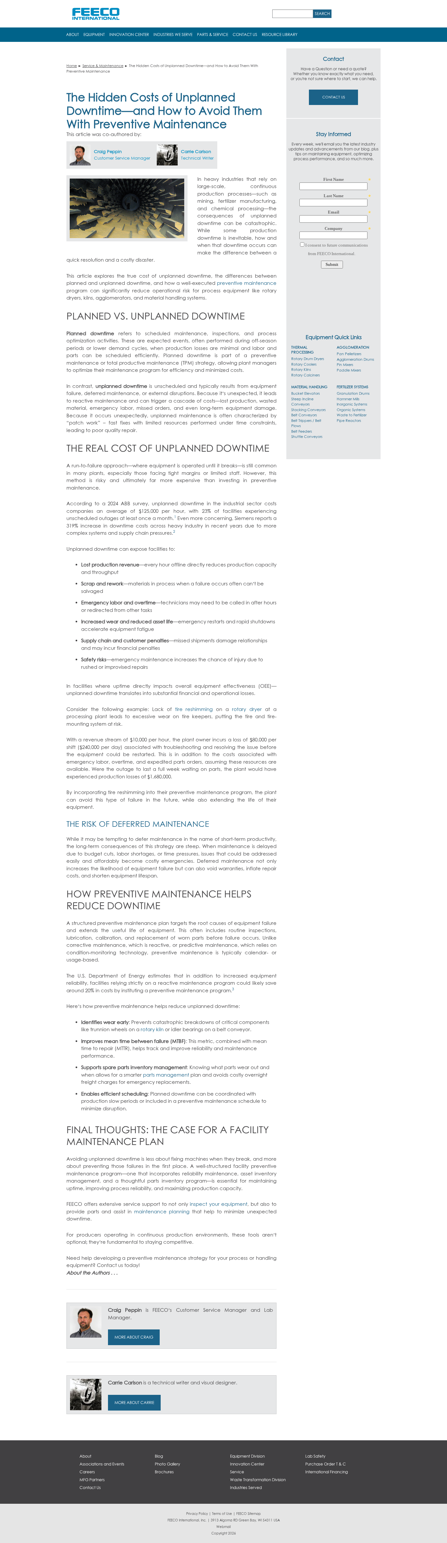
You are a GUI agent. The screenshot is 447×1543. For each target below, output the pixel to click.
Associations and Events (102, 1464)
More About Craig (134, 1337)
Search (322, 13)
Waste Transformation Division (258, 1479)
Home (71, 65)
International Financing (326, 1471)
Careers (87, 1471)
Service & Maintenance (102, 65)
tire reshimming (194, 709)
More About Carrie (134, 1402)
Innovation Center (129, 34)
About (72, 34)
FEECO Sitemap (248, 1514)
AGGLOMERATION (353, 347)
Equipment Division (247, 1456)
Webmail (223, 1527)
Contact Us (245, 34)
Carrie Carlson (196, 151)
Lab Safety (315, 1456)
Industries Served (246, 1487)
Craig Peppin (108, 151)
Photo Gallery (167, 1464)
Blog (159, 1456)
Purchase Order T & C (325, 1464)
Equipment (94, 34)
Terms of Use (222, 1514)
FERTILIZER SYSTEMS (352, 387)
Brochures (164, 1471)
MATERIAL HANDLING (309, 387)
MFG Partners (92, 1479)
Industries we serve (172, 34)
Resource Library (279, 34)
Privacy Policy (197, 1514)
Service (237, 1471)
